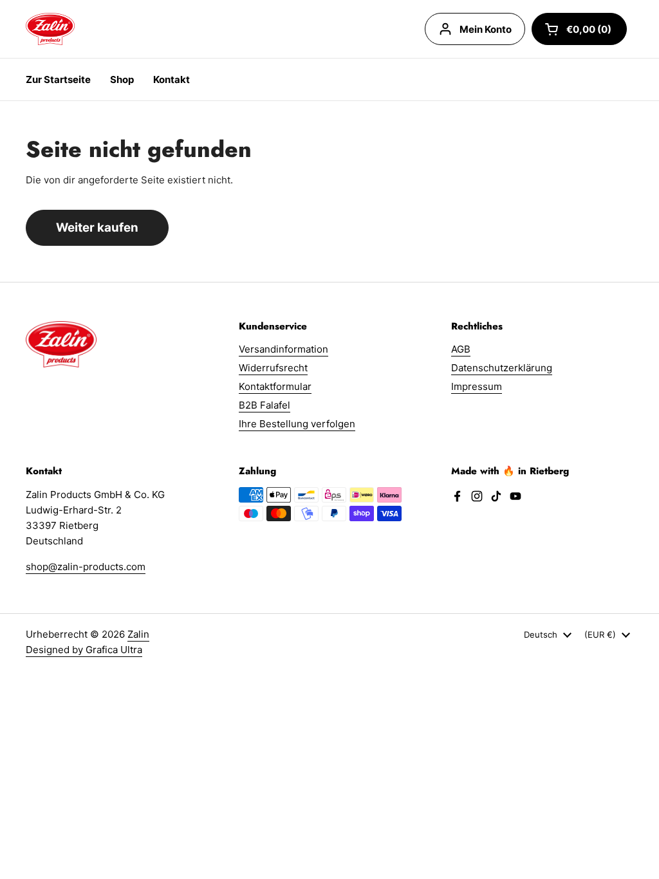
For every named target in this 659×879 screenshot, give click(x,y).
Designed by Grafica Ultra (84, 649)
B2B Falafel (264, 405)
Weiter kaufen (97, 227)
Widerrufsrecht (273, 368)
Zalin (138, 634)
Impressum (476, 386)
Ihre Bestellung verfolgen (297, 424)
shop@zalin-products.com (85, 566)
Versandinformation (283, 349)
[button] (579, 29)
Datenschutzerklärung (501, 368)
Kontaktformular (275, 386)
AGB (460, 349)
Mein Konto (485, 29)
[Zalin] (50, 29)
